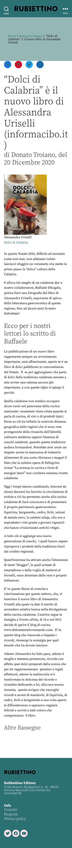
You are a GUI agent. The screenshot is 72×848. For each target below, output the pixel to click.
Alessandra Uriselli (18, 237)
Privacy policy (15, 818)
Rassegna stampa (30, 36)
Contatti (10, 809)
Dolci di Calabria (16, 242)
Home (12, 36)
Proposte (11, 814)
